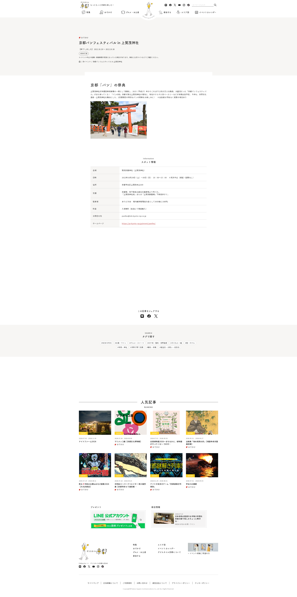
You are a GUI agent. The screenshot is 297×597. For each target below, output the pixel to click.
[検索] (215, 5)
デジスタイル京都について (169, 552)
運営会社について (159, 583)
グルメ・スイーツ (137, 343)
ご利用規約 (127, 583)
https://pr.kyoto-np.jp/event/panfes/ (139, 223)
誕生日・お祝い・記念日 (170, 347)
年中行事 (84, 53)
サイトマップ (93, 583)
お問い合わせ (142, 583)
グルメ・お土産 (132, 12)
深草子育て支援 (137, 347)
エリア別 (185, 12)
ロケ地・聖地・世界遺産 (157, 343)
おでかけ (108, 12)
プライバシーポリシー (181, 583)
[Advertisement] (148, 30)
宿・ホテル (190, 343)
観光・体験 (152, 347)
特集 (88, 12)
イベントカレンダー (207, 12)
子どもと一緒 (177, 343)
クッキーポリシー (202, 583)
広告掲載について (110, 583)
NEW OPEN (106, 343)
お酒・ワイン (121, 343)
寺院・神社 (123, 347)
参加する (167, 12)
